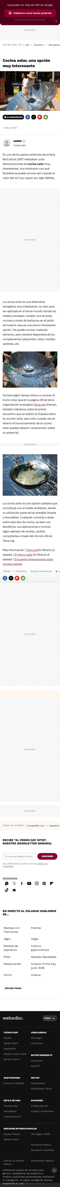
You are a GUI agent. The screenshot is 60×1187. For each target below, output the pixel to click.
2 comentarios (15, 117)
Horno (8, 974)
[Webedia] (13, 1020)
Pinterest (44, 883)
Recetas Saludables (43, 956)
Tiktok (6, 889)
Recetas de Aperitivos (11, 947)
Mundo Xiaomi (12, 1059)
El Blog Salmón (39, 1106)
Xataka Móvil (11, 1043)
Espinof (35, 1066)
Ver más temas (13, 988)
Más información (34, 1183)
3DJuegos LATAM (40, 1134)
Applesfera (10, 1048)
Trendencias (11, 1106)
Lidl (27, 45)
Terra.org (39, 404)
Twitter (33, 117)
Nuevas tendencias (41, 571)
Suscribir (47, 856)
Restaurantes (12, 963)
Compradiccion (12, 1116)
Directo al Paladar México (14, 1162)
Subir (47, 1018)
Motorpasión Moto (41, 1088)
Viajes (34, 938)
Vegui (7, 938)
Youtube (29, 883)
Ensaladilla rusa (36, 825)
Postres (36, 927)
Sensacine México (41, 1144)
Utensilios (21, 571)
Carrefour (39, 45)
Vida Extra (37, 1043)
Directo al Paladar (14, 1083)
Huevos (35, 974)
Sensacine (37, 1060)
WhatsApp (6, 883)
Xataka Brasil (11, 1139)
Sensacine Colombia (42, 1150)
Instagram (36, 883)
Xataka (7, 1038)
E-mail (45, 117)
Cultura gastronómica (40, 947)
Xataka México (12, 1134)
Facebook (27, 117)
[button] (19, 141)
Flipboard (39, 117)
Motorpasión (38, 1083)
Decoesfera (10, 1111)
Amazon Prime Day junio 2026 (43, 965)
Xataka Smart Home (15, 1054)
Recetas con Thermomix (12, 929)
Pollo (7, 956)
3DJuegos (36, 1038)
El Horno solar (23, 555)
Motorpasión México (42, 1160)
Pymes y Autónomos (42, 1111)
